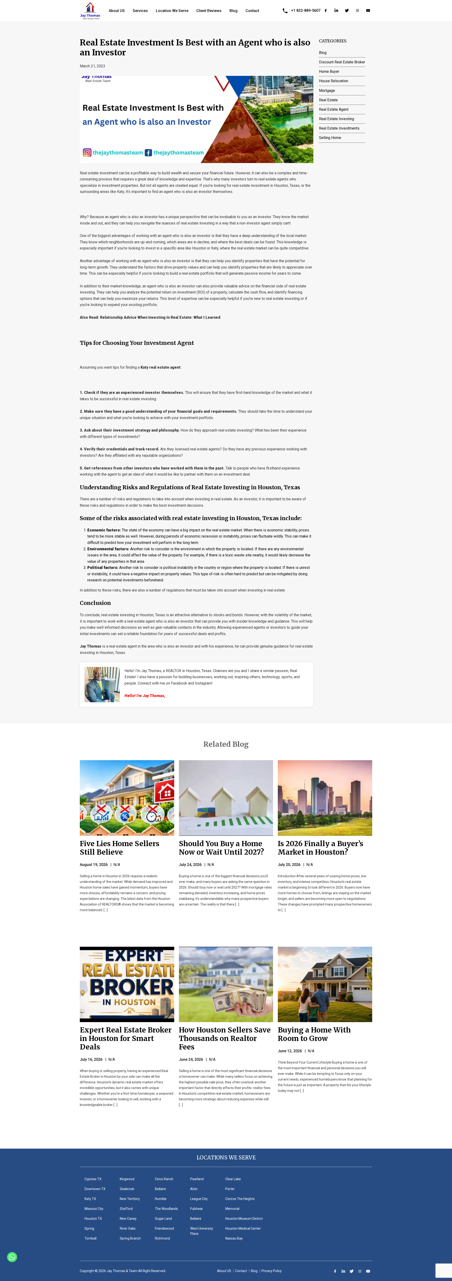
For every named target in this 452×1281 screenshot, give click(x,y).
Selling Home (330, 137)
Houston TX (93, 1218)
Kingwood (127, 1179)
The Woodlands (166, 1209)
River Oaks (128, 1228)
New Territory (130, 1199)
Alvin (194, 1189)
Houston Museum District (244, 1218)
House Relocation (333, 81)
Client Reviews (209, 10)
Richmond (162, 1238)
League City (199, 1199)
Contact (252, 10)
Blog (234, 10)
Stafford (126, 1209)
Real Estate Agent (333, 109)
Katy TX (90, 1199)
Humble (160, 1199)
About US (117, 10)
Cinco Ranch (164, 1179)
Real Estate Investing (336, 119)
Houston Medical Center (243, 1228)
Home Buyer (329, 71)
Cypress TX (93, 1179)
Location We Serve (172, 10)
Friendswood (164, 1228)
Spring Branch (130, 1238)
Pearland (197, 1179)
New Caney (128, 1218)
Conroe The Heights (240, 1199)
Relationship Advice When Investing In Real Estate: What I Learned (160, 317)
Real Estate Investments (339, 128)
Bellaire (160, 1189)
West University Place (201, 1231)
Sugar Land (163, 1218)
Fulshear (196, 1209)
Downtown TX (95, 1189)
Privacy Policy (272, 1271)
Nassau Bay (234, 1238)
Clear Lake (233, 1179)
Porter (230, 1189)
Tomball (91, 1238)
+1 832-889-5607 (305, 10)
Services (140, 10)
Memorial (232, 1209)
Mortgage (327, 90)
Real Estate (328, 100)
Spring (89, 1228)
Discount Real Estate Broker (342, 62)
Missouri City (94, 1209)
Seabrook (127, 1189)
